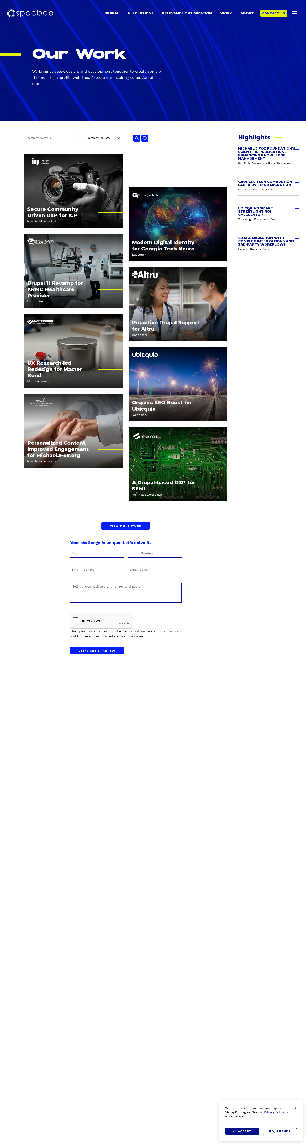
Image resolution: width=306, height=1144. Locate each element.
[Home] (30, 13)
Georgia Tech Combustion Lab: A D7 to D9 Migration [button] (265, 183)
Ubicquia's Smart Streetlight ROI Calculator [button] (255, 212)
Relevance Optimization (187, 13)
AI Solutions (141, 13)
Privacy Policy (274, 1112)
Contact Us (273, 13)
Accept (245, 1131)
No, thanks (280, 1131)
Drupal (111, 13)
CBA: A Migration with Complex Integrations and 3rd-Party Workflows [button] (266, 241)
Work (226, 13)
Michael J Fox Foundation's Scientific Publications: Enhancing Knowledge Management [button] (266, 153)
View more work (126, 525)
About (247, 13)
